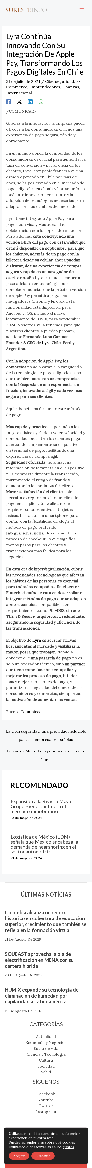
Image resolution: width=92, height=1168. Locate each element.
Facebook (46, 1093)
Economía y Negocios (46, 1042)
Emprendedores (44, 86)
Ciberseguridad (59, 81)
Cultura (46, 1060)
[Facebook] (8, 101)
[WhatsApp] (41, 101)
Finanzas (70, 86)
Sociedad (46, 1066)
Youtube (46, 1099)
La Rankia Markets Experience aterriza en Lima (46, 752)
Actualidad (46, 1036)
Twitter (46, 1105)
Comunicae (30, 711)
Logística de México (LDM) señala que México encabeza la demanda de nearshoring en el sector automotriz (44, 844)
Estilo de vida (46, 1048)
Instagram (46, 1111)
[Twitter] (19, 101)
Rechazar (43, 1156)
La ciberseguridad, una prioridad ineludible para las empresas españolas (46, 732)
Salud (46, 1071)
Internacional (19, 92)
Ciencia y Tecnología (46, 1054)
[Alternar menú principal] (81, 9)
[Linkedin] (30, 101)
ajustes (68, 1147)
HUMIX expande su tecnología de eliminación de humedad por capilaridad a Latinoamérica (42, 995)
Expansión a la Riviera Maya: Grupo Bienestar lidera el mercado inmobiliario (41, 806)
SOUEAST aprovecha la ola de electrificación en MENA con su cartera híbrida (39, 960)
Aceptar (19, 1156)
